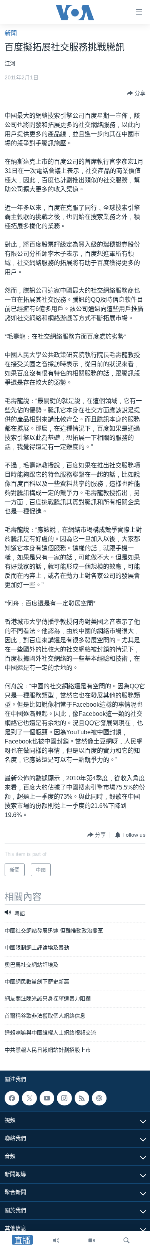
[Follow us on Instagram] (64, 1098)
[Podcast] (99, 1098)
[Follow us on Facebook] (12, 1098)
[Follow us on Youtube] (47, 1098)
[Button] (136, 93)
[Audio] (56, 1240)
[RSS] (82, 1098)
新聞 (11, 33)
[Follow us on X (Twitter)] (29, 1098)
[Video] (91, 1240)
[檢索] (126, 1240)
